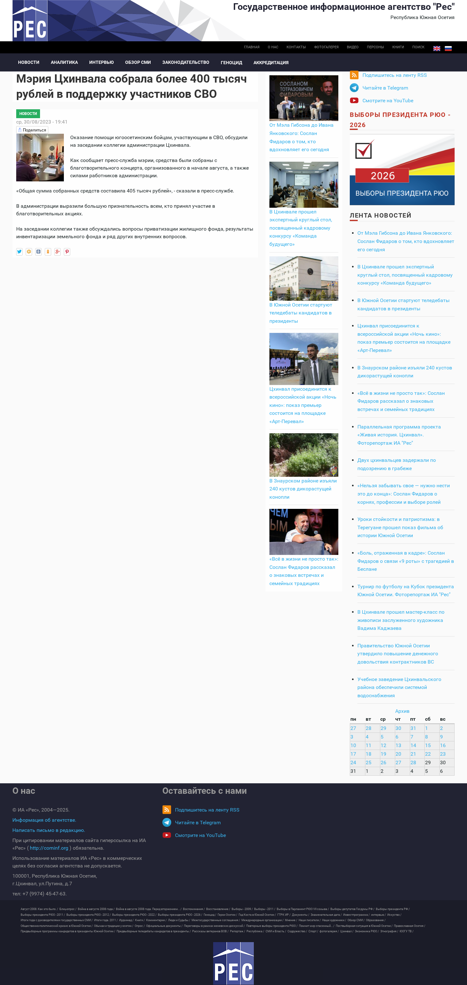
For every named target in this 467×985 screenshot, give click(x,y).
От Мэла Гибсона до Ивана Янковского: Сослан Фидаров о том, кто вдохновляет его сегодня (405, 241)
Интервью (101, 62)
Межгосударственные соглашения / (216, 920)
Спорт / (313, 931)
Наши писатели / (310, 920)
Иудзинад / (126, 920)
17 (353, 754)
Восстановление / (218, 909)
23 (443, 754)
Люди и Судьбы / (179, 920)
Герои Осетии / (227, 914)
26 (383, 762)
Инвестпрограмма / (356, 914)
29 (383, 728)
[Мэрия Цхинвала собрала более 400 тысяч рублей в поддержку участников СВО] (40, 157)
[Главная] (233, 963)
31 (413, 728)
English (437, 48)
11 (368, 745)
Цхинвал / (347, 931)
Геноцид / (210, 914)
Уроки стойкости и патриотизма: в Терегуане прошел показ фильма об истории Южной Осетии (400, 527)
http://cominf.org (49, 848)
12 (383, 745)
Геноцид (231, 62)
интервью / (378, 914)
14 (413, 745)
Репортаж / (237, 931)
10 (353, 745)
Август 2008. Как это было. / (39, 909)
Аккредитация (271, 62)
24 (353, 762)
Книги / (140, 920)
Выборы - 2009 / (242, 909)
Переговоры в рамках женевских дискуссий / (214, 926)
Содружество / (297, 931)
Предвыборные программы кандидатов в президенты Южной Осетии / (68, 931)
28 (368, 728)
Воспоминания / (194, 909)
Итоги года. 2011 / (106, 920)
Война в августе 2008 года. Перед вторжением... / (149, 909)
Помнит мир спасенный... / (317, 926)
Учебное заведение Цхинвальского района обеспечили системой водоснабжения (399, 687)
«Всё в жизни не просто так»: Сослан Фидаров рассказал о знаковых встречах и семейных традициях (401, 401)
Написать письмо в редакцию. (48, 830)
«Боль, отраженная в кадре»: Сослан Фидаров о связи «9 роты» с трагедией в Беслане (405, 561)
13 (398, 745)
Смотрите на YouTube (387, 101)
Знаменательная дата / (326, 914)
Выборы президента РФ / (393, 909)
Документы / (300, 914)
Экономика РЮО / (367, 931)
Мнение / (291, 920)
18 (368, 754)
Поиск (418, 47)
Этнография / (389, 931)
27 (353, 728)
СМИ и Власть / (276, 931)
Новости (28, 62)
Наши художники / (334, 920)
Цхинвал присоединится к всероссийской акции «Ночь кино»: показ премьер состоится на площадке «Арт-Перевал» (302, 405)
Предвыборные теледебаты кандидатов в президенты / (154, 931)
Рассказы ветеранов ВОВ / (210, 931)
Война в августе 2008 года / (96, 909)
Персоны (375, 47)
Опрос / (140, 926)
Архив (402, 711)
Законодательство (185, 62)
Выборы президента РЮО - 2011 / (43, 914)
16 (443, 745)
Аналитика (64, 62)
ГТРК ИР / (284, 914)
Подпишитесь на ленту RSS (394, 75)
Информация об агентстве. (44, 820)
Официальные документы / (164, 926)
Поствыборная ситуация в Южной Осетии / (364, 926)
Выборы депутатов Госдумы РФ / (352, 909)
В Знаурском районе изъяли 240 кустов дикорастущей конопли (303, 489)
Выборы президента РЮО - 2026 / (180, 914)
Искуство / (394, 914)
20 (398, 754)
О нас (273, 47)
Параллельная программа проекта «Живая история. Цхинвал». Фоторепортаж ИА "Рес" (399, 435)
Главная (252, 47)
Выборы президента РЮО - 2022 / (134, 914)
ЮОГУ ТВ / (407, 931)
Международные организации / (262, 920)
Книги (398, 47)
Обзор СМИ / (356, 920)
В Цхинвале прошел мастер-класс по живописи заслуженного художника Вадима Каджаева (400, 620)
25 (368, 762)
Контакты (296, 47)
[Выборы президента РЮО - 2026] (402, 169)
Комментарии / (156, 920)
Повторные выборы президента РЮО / (272, 926)
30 (398, 728)
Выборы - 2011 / (264, 909)
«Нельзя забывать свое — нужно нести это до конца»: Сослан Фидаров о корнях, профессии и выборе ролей (403, 493)
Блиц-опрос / (68, 909)
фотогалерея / (329, 931)
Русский (448, 48)
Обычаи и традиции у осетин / (113, 926)
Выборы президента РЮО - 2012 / (88, 914)
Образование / (376, 920)
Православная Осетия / (409, 926)
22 (428, 754)
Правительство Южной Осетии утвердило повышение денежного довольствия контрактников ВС (397, 654)
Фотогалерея (326, 47)
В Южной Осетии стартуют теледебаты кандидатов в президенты (300, 313)
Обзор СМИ (138, 62)
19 (383, 754)
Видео (353, 47)
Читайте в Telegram (385, 88)
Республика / (255, 931)
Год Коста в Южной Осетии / (257, 914)
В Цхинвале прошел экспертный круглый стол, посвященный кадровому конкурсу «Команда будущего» (300, 228)
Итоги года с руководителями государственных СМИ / (57, 920)
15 (428, 745)
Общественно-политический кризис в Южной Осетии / (57, 926)
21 (413, 754)
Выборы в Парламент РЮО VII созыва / (303, 909)
